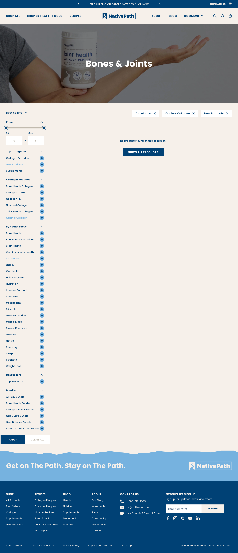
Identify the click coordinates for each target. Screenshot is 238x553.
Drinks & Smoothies (46, 524)
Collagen (11, 512)
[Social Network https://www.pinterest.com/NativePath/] (183, 518)
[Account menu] (222, 16)
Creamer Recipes (45, 506)
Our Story (97, 500)
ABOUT (96, 494)
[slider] (6, 128)
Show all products (143, 152)
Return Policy (14, 545)
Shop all (13, 16)
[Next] (160, 4)
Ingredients (98, 506)
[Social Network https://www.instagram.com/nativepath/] (175, 518)
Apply (13, 439)
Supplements (14, 518)
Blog (173, 16)
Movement (69, 518)
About (157, 16)
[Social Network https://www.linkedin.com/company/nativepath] (198, 518)
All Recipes (41, 530)
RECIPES (40, 494)
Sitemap (126, 545)
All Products (13, 500)
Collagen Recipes (45, 500)
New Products (14, 524)
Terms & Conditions (42, 545)
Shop (10, 494)
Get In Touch (99, 524)
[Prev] (78, 4)
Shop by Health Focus (45, 16)
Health (67, 500)
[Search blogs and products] (215, 16)
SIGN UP (213, 508)
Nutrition (68, 506)
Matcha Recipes (44, 512)
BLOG (67, 494)
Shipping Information (100, 545)
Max (30, 133)
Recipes (76, 16)
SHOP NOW (142, 4)
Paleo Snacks (43, 518)
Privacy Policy (71, 545)
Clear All (37, 439)
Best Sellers (13, 506)
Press (95, 512)
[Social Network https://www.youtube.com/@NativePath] (190, 518)
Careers (97, 530)
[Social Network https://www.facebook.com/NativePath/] (168, 518)
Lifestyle (68, 524)
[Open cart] (230, 16)
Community (193, 16)
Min (8, 133)
